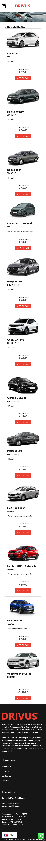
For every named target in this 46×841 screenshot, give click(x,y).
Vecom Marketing (37, 840)
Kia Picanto (13, 53)
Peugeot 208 (14, 281)
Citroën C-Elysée (16, 397)
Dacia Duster (14, 620)
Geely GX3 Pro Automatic (22, 565)
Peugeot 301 (14, 450)
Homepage (6, 766)
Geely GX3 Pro (15, 339)
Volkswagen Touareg (19, 673)
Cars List (5, 771)
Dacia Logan (14, 169)
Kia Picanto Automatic (20, 223)
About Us (5, 780)
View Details (23, 78)
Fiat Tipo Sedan (16, 507)
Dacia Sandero (15, 111)
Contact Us (6, 776)
